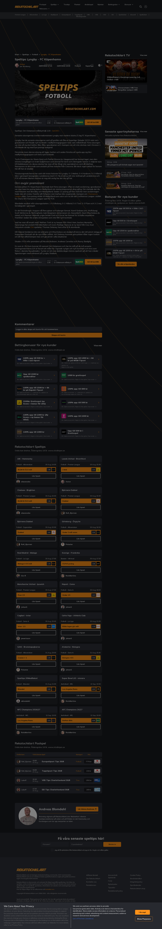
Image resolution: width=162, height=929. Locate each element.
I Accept (142, 912)
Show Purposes (144, 919)
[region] (81, 915)
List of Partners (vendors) (83, 918)
